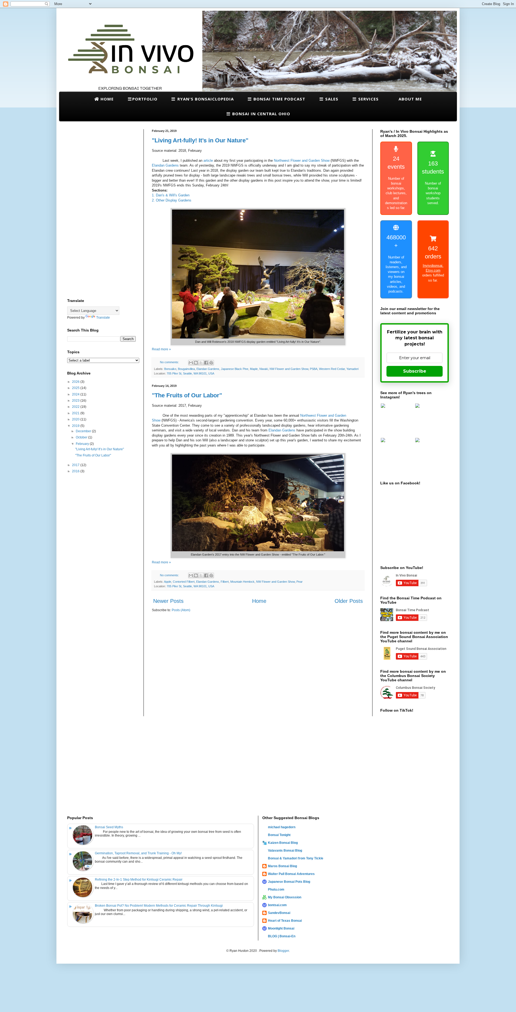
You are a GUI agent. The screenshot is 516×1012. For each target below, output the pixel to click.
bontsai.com (277, 905)
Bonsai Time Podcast (278, 99)
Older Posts (349, 601)
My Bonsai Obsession (284, 897)
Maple (254, 368)
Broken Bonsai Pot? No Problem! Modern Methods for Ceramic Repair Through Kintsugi (159, 905)
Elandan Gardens (165, 165)
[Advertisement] (101, 209)
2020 (76, 419)
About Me (409, 99)
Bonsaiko (170, 368)
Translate (103, 317)
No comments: (170, 362)
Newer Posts (168, 601)
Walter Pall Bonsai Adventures (291, 874)
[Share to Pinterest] (211, 362)
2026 (76, 382)
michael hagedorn (281, 827)
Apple (167, 581)
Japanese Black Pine (234, 368)
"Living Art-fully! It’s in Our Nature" (200, 140)
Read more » (161, 349)
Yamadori (352, 368)
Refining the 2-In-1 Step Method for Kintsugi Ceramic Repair (138, 879)
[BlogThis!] (196, 362)
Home (106, 99)
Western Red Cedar (332, 368)
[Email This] (191, 362)
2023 (76, 400)
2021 (76, 413)
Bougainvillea (186, 368)
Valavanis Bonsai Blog (285, 850)
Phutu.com (276, 889)
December (84, 431)
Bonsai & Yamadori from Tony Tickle (295, 858)
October (82, 437)
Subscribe (414, 371)
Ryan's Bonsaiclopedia (205, 99)
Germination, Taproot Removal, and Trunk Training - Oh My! (138, 853)
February (83, 444)
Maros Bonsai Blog (282, 866)
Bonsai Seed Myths (109, 827)
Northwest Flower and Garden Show (301, 161)
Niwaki (263, 368)
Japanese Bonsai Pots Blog (289, 882)
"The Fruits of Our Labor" (187, 395)
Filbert (225, 581)
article (208, 161)
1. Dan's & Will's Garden (170, 195)
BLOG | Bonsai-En (281, 936)
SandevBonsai (279, 913)
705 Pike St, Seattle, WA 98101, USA (190, 373)
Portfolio (144, 99)
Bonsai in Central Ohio (260, 113)
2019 (76, 426)
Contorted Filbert (184, 581)
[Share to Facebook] (206, 362)
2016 (76, 471)
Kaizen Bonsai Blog (283, 843)
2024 (76, 394)
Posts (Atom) (181, 610)
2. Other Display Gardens (171, 200)
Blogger (283, 951)
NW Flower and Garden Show (289, 368)
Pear (299, 581)
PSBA (313, 368)
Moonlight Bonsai (281, 928)
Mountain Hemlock (242, 581)
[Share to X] (201, 362)
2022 (76, 407)
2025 (76, 388)
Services (368, 99)
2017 (76, 465)
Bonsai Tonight (279, 835)
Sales (331, 99)
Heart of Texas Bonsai (285, 921)
